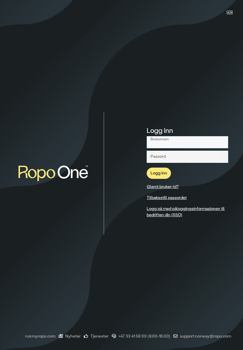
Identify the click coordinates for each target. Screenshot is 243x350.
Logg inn (159, 173)
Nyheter (73, 336)
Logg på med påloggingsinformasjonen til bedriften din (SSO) (186, 211)
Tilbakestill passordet (167, 197)
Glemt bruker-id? (163, 186)
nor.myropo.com (40, 336)
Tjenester (99, 336)
